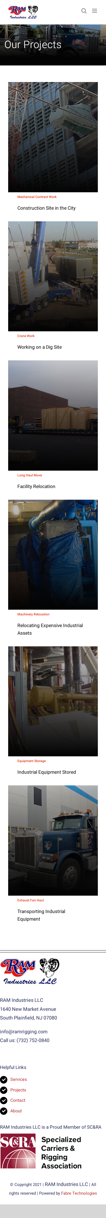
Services (18, 1079)
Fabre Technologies (79, 1193)
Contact (17, 1100)
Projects (18, 1090)
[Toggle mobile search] (84, 11)
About (16, 1111)
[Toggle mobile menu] (95, 11)
